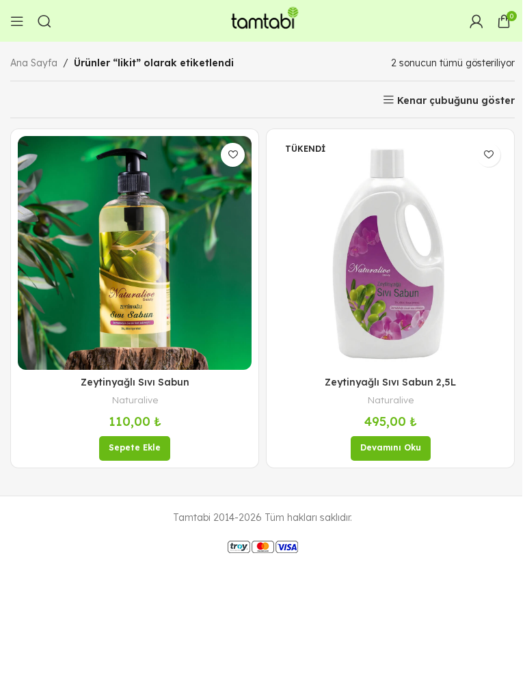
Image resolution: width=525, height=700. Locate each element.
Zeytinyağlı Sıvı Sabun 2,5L (390, 382)
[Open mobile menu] (17, 21)
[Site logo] (262, 20)
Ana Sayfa (33, 63)
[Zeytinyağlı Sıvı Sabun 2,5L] (390, 253)
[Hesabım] (476, 21)
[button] (134, 448)
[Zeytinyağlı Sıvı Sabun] (135, 253)
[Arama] (44, 21)
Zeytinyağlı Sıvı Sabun (135, 382)
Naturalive (135, 399)
